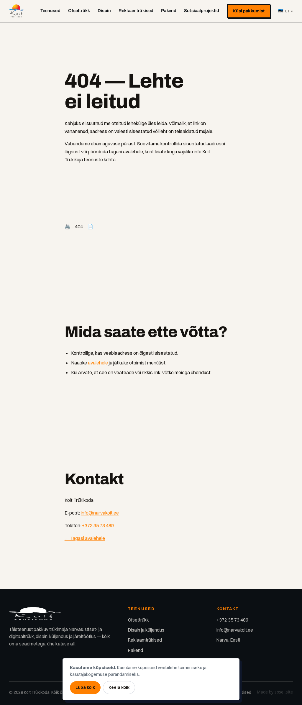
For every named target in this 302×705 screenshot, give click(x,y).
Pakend (168, 10)
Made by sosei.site (275, 692)
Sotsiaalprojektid (201, 10)
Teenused (50, 10)
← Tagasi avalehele (85, 538)
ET (285, 11)
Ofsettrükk (79, 10)
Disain (104, 10)
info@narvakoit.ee (100, 513)
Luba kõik (85, 687)
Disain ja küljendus (146, 630)
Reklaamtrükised (136, 10)
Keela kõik (119, 687)
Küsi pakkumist (249, 11)
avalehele (98, 363)
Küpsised (242, 692)
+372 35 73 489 (98, 525)
